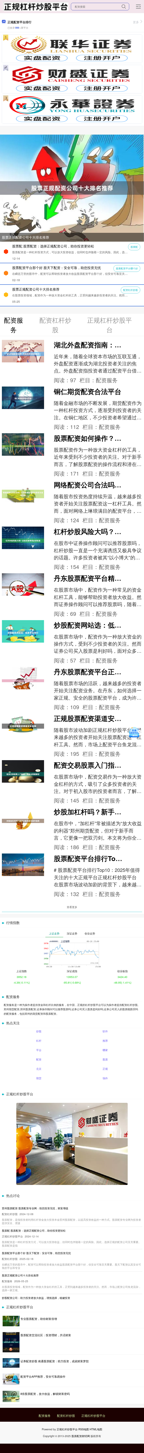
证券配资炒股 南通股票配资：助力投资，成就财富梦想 (54, 1361)
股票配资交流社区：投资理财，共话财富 (45, 1335)
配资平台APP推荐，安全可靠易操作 (42, 1376)
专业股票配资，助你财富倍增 (38, 1319)
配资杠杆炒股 (130, 290)
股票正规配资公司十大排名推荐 (25, 237)
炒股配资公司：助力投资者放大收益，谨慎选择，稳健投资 (36, 1298)
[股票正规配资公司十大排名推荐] (72, 188)
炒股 (38, 1031)
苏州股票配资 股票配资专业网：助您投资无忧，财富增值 (35, 1208)
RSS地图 (83, 1429)
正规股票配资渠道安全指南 (94, 718)
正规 (105, 1069)
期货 (38, 1078)
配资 (38, 1059)
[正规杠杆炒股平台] (35, 6)
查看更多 (72, 907)
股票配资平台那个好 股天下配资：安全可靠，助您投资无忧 (56, 267)
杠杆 (38, 1040)
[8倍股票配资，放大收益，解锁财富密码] (11, 1396)
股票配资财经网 (80, 1436)
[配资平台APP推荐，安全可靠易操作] (11, 1379)
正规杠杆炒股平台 (93, 1415)
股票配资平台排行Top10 (90, 858)
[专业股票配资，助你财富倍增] (11, 1321)
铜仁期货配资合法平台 (87, 391)
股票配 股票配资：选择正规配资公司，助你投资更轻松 (53, 246)
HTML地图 (96, 1429)
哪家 (105, 1050)
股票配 (134, 247)
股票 (105, 1059)
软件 (105, 1031)
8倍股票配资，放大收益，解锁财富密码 (45, 1394)
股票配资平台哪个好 (127, 268)
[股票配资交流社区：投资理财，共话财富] (11, 1342)
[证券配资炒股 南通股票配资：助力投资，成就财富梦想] (11, 1363)
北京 (38, 1069)
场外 (105, 1078)
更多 (136, 22)
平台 (38, 1050)
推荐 (105, 1040)
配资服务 (45, 1415)
